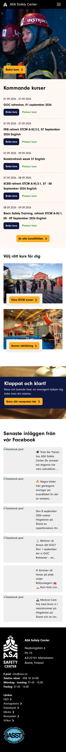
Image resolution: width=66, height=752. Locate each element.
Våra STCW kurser (22, 299)
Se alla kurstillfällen (30, 238)
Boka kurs (12, 69)
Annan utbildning (22, 345)
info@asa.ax (19, 674)
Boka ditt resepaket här (21, 401)
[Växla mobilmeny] (58, 4)
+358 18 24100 (30, 678)
